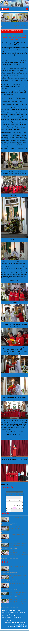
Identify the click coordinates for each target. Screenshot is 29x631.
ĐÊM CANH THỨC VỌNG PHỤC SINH (18, 517)
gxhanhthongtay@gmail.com (12, 619)
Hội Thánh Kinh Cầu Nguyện (13, 27)
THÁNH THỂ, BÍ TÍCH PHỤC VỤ (17, 534)
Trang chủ (27, 9)
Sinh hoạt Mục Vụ (14, 25)
